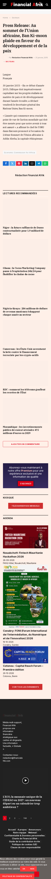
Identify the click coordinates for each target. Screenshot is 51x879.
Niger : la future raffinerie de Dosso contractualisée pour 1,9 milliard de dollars (23, 230)
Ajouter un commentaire (25, 444)
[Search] (46, 4)
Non (32, 869)
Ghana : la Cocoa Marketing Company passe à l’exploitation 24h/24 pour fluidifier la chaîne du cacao (24, 271)
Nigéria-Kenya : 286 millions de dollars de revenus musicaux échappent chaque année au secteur (25, 311)
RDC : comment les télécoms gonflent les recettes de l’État (24, 391)
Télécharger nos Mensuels (26, 506)
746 (25, 818)
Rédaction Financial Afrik (22, 58)
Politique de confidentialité (17, 876)
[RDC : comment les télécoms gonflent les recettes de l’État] (25, 373)
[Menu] (5, 4)
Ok (24, 869)
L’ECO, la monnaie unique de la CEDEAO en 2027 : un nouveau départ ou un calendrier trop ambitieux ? (22, 802)
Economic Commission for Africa (19, 152)
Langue (7, 74)
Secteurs (10, 62)
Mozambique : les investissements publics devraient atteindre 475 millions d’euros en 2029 (22, 429)
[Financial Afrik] (27, 4)
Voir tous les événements (25, 687)
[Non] (36, 874)
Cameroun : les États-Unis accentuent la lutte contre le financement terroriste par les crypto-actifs (24, 352)
